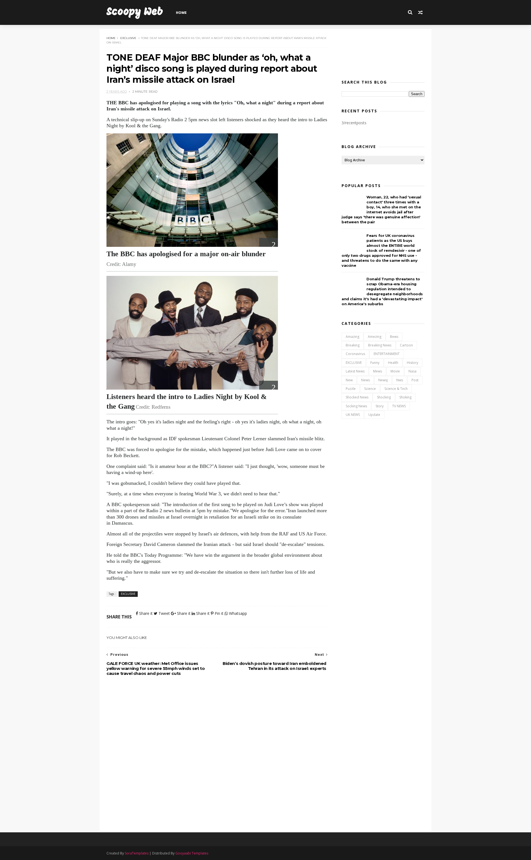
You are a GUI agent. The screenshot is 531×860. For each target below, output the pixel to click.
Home (181, 12)
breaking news (379, 345)
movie (395, 371)
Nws (399, 380)
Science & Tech (396, 388)
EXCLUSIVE (128, 38)
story (380, 406)
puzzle (351, 388)
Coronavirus (355, 353)
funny (374, 362)
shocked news (357, 397)
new (349, 380)
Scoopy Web (134, 12)
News (365, 380)
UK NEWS (353, 414)
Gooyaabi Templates (191, 853)
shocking (384, 397)
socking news (356, 406)
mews (377, 371)
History (412, 362)
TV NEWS (399, 406)
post (415, 380)
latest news (355, 371)
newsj (383, 380)
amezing (374, 336)
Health (393, 362)
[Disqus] (217, 755)
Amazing (352, 336)
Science (370, 388)
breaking (353, 345)
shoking (405, 397)
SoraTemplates (137, 853)
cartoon (406, 345)
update (374, 414)
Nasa (412, 371)
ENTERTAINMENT (387, 353)
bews (394, 336)
